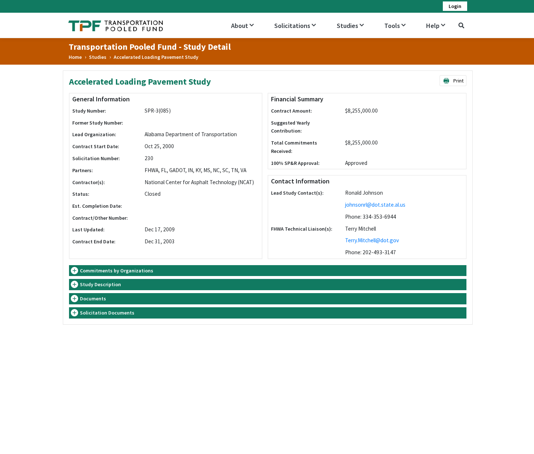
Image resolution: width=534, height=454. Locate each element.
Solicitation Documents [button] (107, 312)
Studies (97, 57)
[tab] (267, 270)
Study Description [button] (100, 284)
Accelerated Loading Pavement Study (156, 57)
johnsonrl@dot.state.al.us (375, 204)
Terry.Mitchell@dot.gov (372, 240)
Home (75, 57)
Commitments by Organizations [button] (116, 270)
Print (458, 80)
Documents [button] (93, 298)
